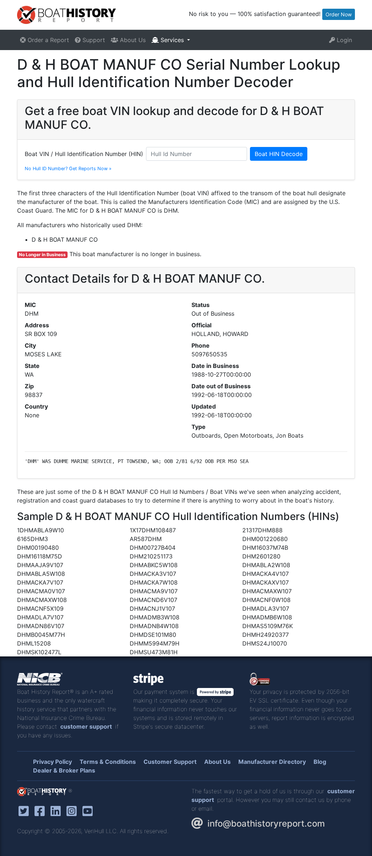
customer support (86, 726)
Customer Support (170, 761)
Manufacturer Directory (272, 761)
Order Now (339, 14)
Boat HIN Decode (279, 153)
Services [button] (172, 40)
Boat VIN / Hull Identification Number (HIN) (84, 153)
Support (93, 40)
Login (343, 40)
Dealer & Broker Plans (64, 770)
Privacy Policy (52, 761)
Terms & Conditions (108, 761)
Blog (320, 761)
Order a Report (47, 40)
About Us (132, 40)
